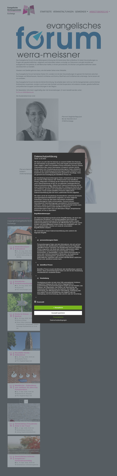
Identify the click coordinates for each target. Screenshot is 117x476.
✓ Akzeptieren (58, 307)
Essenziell (40, 302)
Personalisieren (58, 317)
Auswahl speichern (58, 313)
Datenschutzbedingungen (58, 320)
